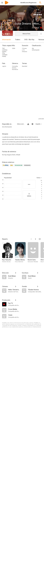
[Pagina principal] (6, 4)
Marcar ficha (26, 33)
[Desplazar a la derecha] (35, 239)
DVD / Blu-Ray (29, 40)
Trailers (17, 40)
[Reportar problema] (28, 124)
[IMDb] (12, 166)
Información (6, 40)
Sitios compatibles (21, 124)
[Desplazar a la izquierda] (31, 239)
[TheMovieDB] (18, 166)
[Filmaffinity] (6, 166)
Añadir (18, 155)
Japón (4, 66)
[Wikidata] (27, 166)
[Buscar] (40, 2)
